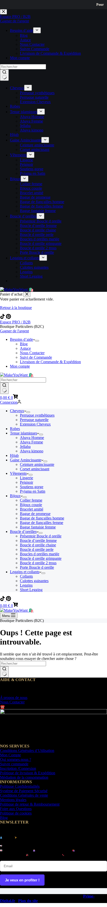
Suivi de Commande (36, 357)
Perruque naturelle (34, 420)
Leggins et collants (24, 572)
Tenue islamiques (23, 433)
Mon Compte (10, 755)
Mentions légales (13, 800)
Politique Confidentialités (20, 786)
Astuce (25, 348)
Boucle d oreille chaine (38, 545)
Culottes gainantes (34, 581)
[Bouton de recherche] (4, 388)
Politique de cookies (16, 813)
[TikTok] (3, 317)
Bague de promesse (35, 514)
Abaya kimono (31, 451)
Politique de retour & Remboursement (29, 804)
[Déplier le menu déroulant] (37, 341)
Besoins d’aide (21, 339)
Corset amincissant (34, 469)
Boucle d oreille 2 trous (38, 563)
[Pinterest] (8, 317)
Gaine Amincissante (25, 460)
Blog (24, 344)
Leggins (26, 585)
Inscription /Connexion (18, 768)
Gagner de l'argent (14, 331)
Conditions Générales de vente (24, 795)
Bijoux (15, 496)
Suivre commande (14, 764)
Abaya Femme (31, 442)
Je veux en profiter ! (22, 880)
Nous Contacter (32, 353)
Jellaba (25, 446)
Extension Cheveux (35, 424)
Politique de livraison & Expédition (27, 773)
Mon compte (20, 366)
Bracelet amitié (31, 509)
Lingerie (26, 478)
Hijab (14, 455)
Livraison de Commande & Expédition (50, 362)
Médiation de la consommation (24, 777)
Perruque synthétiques (37, 415)
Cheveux (17, 411)
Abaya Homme (32, 437)
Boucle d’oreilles (23, 531)
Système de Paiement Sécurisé (24, 791)
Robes (15, 429)
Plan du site (28, 901)
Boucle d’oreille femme (38, 540)
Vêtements (18, 473)
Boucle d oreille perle (37, 549)
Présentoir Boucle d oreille (40, 536)
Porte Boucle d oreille (37, 567)
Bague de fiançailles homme (42, 518)
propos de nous (13, 697)
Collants (26, 576)
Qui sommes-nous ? (15, 759)
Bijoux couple (31, 505)
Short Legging (31, 590)
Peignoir (26, 482)
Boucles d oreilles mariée (39, 554)
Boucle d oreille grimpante (40, 558)
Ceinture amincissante (37, 464)
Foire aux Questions (16, 809)
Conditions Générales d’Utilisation (27, 750)
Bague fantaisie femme (38, 527)
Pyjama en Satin (32, 491)
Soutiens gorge (31, 487)
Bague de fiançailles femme (41, 522)
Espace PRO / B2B (15, 322)
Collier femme (31, 500)
